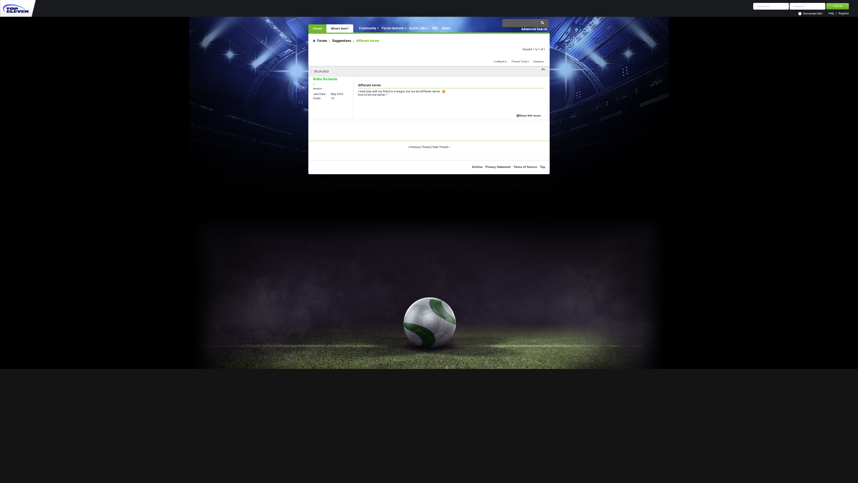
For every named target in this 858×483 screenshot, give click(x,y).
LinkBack (499, 61)
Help (831, 13)
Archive (477, 167)
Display (537, 61)
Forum (317, 28)
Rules (446, 28)
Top (542, 167)
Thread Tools (519, 61)
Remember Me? (812, 13)
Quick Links (417, 28)
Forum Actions (393, 28)
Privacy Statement (498, 167)
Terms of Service (525, 167)
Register (844, 13)
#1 (543, 69)
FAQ (435, 28)
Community (367, 28)
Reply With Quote (530, 115)
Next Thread (440, 147)
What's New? (340, 28)
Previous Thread (420, 147)
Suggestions (341, 40)
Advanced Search (534, 29)
